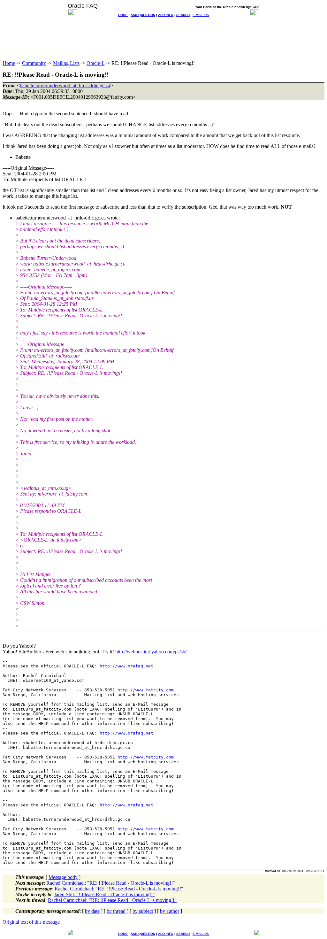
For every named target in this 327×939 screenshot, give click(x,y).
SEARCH (183, 15)
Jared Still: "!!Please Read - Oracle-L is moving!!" (104, 894)
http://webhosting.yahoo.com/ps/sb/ (150, 651)
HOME (123, 15)
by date (92, 911)
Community (34, 63)
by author (169, 911)
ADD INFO (165, 15)
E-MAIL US (201, 15)
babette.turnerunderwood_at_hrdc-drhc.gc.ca (65, 85)
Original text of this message (31, 922)
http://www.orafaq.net (126, 666)
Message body (63, 877)
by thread (116, 911)
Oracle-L (95, 63)
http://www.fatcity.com (146, 690)
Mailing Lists (66, 63)
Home (9, 63)
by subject (143, 911)
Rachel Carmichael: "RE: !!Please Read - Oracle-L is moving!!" (110, 883)
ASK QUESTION (143, 15)
